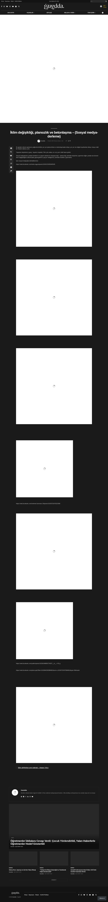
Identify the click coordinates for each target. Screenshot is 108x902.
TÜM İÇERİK (91, 12)
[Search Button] (106, 1)
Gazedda (43, 141)
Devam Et (54, 879)
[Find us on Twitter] (19, 6)
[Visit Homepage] (54, 6)
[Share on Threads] (11, 160)
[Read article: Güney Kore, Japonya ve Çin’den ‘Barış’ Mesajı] (23, 858)
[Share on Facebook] (11, 148)
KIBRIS (12, 837)
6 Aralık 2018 (51, 141)
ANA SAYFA (10, 12)
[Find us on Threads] (10, 6)
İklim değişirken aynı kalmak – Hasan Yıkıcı (33, 767)
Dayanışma (7, 1)
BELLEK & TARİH (69, 12)
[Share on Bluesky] (11, 156)
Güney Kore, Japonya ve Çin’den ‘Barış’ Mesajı (22, 870)
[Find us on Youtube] (13, 6)
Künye (2, 1)
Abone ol (102, 898)
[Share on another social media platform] (11, 171)
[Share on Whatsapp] (11, 163)
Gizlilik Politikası (18, 1)
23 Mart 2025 (19, 846)
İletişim (12, 1)
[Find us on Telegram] (16, 6)
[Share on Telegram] (11, 167)
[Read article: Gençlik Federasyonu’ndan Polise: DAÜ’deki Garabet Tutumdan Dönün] (85, 858)
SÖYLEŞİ (49, 12)
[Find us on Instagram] (4, 6)
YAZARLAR (30, 12)
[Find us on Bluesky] (7, 6)
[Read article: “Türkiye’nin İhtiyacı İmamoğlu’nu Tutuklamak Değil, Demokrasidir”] (54, 858)
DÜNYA (11, 867)
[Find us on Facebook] (1, 6)
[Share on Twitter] (11, 152)
